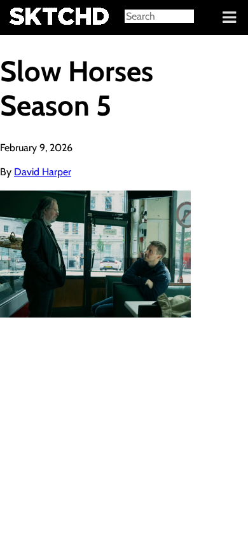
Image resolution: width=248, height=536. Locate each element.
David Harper (42, 172)
